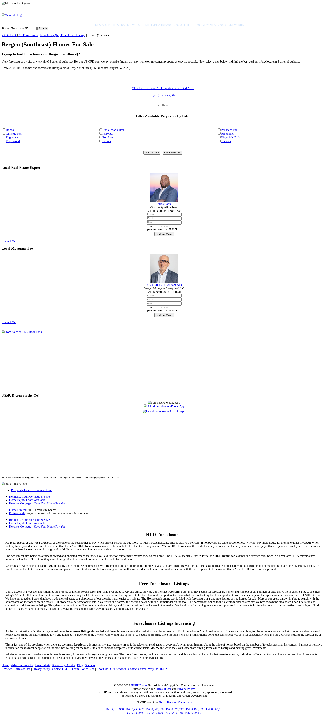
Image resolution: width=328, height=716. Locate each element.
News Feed (88, 669)
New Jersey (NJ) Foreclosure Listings (62, 35)
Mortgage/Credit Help (181, 25)
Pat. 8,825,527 (194, 712)
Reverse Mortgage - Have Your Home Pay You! (37, 503)
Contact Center (137, 669)
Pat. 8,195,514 (214, 709)
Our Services (118, 669)
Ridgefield (227, 133)
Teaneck (226, 141)
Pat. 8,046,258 (155, 709)
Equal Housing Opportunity (176, 702)
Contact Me (9, 241)
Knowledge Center (139, 25)
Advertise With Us (22, 665)
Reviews (205, 25)
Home (5, 665)
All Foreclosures (28, 35)
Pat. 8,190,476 (194, 709)
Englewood (13, 141)
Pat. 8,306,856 (134, 712)
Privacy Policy (41, 669)
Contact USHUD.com (65, 669)
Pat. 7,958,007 (135, 709)
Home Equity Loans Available (27, 500)
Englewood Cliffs (113, 129)
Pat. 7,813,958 (115, 709)
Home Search (100, 25)
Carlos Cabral (164, 204)
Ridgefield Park (230, 137)
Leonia (106, 141)
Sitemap (90, 665)
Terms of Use (22, 669)
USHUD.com (139, 685)
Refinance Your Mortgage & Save (29, 496)
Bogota (10, 129)
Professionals (117, 25)
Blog (80, 665)
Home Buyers (17, 509)
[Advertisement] (115, 363)
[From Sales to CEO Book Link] (22, 332)
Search (43, 28)
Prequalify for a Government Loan (31, 490)
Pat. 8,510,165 (174, 712)
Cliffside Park (14, 133)
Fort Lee (107, 137)
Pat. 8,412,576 (154, 712)
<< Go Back (9, 35)
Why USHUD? (157, 669)
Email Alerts (159, 25)
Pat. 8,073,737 (175, 709)
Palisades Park (229, 129)
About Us (102, 669)
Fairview (107, 133)
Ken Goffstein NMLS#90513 (164, 285)
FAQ (198, 25)
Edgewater (12, 137)
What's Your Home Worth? (227, 25)
